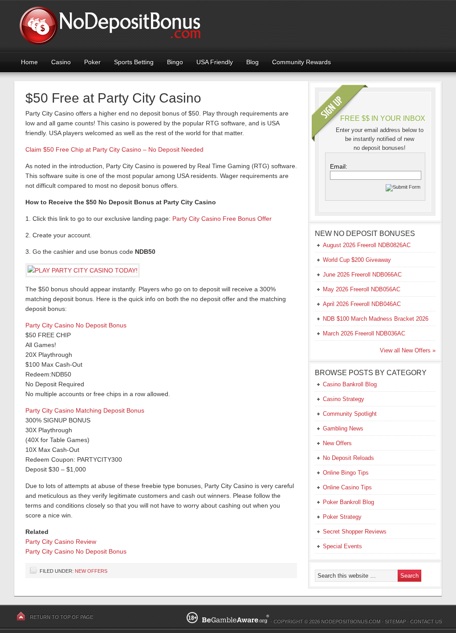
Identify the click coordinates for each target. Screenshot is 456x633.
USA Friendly (214, 62)
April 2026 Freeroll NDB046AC (362, 304)
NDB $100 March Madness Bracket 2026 (375, 318)
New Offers (91, 571)
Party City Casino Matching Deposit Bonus (84, 410)
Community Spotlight (350, 413)
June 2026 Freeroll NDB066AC (362, 274)
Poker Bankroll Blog (348, 502)
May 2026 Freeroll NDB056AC (361, 289)
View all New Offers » (408, 350)
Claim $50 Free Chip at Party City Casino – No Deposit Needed (114, 149)
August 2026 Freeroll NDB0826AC (367, 245)
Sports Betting (134, 62)
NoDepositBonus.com (350, 621)
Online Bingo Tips (346, 472)
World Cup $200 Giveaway (357, 260)
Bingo (175, 62)
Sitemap (395, 621)
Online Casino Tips (347, 487)
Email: (338, 166)
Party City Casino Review (60, 541)
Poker (92, 62)
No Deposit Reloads (348, 458)
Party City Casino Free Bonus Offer (222, 218)
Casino (61, 62)
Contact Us (426, 621)
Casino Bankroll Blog (350, 384)
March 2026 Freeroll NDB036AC (364, 333)
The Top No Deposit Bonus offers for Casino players (228, 25)
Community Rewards (301, 62)
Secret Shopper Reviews (355, 531)
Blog (252, 62)
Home (29, 62)
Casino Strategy (343, 399)
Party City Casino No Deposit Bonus (75, 325)
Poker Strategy (342, 516)
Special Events (342, 546)
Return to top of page (61, 617)
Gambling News (343, 428)
